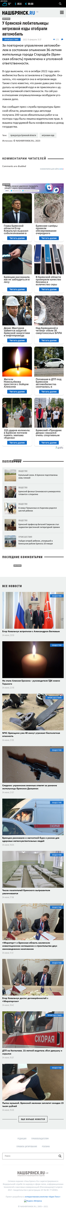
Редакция (21, 1138)
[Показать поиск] (60, 3)
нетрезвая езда (48, 135)
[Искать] (60, 1156)
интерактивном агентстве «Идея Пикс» (42, 1197)
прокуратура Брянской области (23, 135)
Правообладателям (40, 1138)
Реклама (46, 1146)
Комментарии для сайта (52, 169)
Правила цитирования (26, 1146)
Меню (62, 12)
